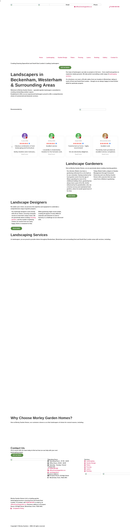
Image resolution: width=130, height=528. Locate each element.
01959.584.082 (30, 502)
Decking (96, 57)
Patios (73, 57)
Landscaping (50, 57)
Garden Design (62, 57)
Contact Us (114, 57)
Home (41, 57)
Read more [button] (24, 154)
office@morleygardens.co (19, 504)
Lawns (89, 57)
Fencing (80, 57)
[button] (12, 146)
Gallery (105, 57)
